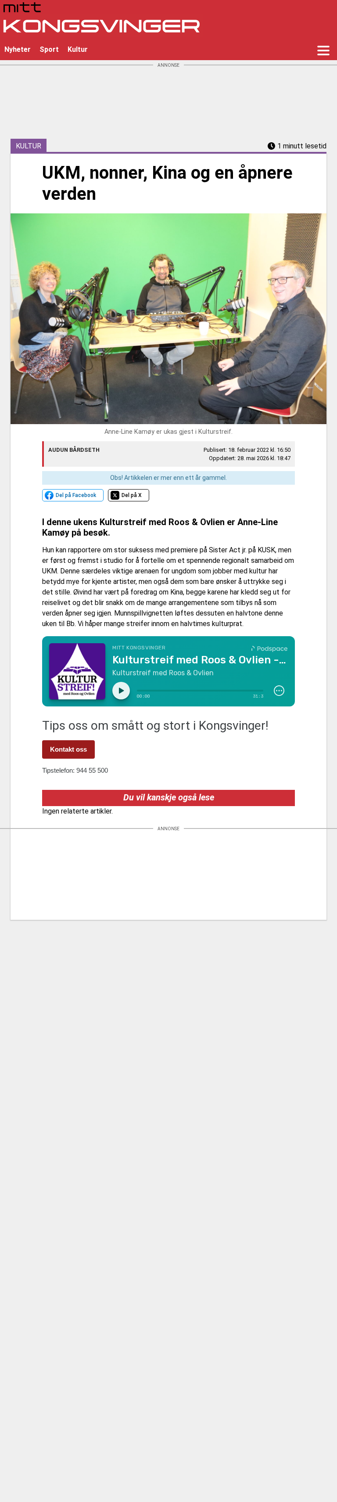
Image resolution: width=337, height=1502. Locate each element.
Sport (49, 49)
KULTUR (28, 146)
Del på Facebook (76, 495)
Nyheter (17, 49)
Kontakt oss (68, 749)
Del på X (132, 495)
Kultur (78, 49)
